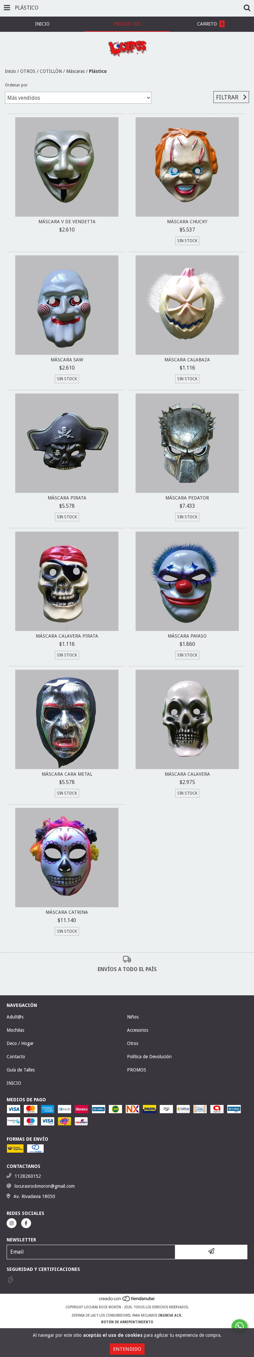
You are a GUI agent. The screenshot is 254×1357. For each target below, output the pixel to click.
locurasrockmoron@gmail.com (45, 1186)
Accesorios (137, 1030)
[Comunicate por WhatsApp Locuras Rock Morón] (239, 1326)
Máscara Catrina (67, 912)
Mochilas (15, 1030)
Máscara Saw (67, 359)
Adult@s (15, 1016)
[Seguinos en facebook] (26, 1223)
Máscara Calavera (187, 774)
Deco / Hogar (20, 1043)
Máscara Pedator (187, 497)
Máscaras (75, 71)
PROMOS (136, 1069)
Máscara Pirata (67, 497)
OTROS (27, 71)
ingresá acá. (170, 1315)
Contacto (16, 1056)
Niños (133, 1016)
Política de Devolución (149, 1056)
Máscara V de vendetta (67, 221)
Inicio (10, 71)
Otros (132, 1043)
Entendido (127, 1349)
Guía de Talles (21, 1069)
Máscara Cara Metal (67, 774)
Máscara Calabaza (187, 359)
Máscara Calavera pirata (67, 636)
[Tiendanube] (127, 1300)
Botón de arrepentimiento (127, 1322)
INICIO (14, 1083)
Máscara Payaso (187, 636)
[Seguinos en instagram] (12, 1223)
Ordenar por (16, 85)
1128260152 (28, 1176)
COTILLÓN (51, 71)
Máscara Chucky (187, 221)
